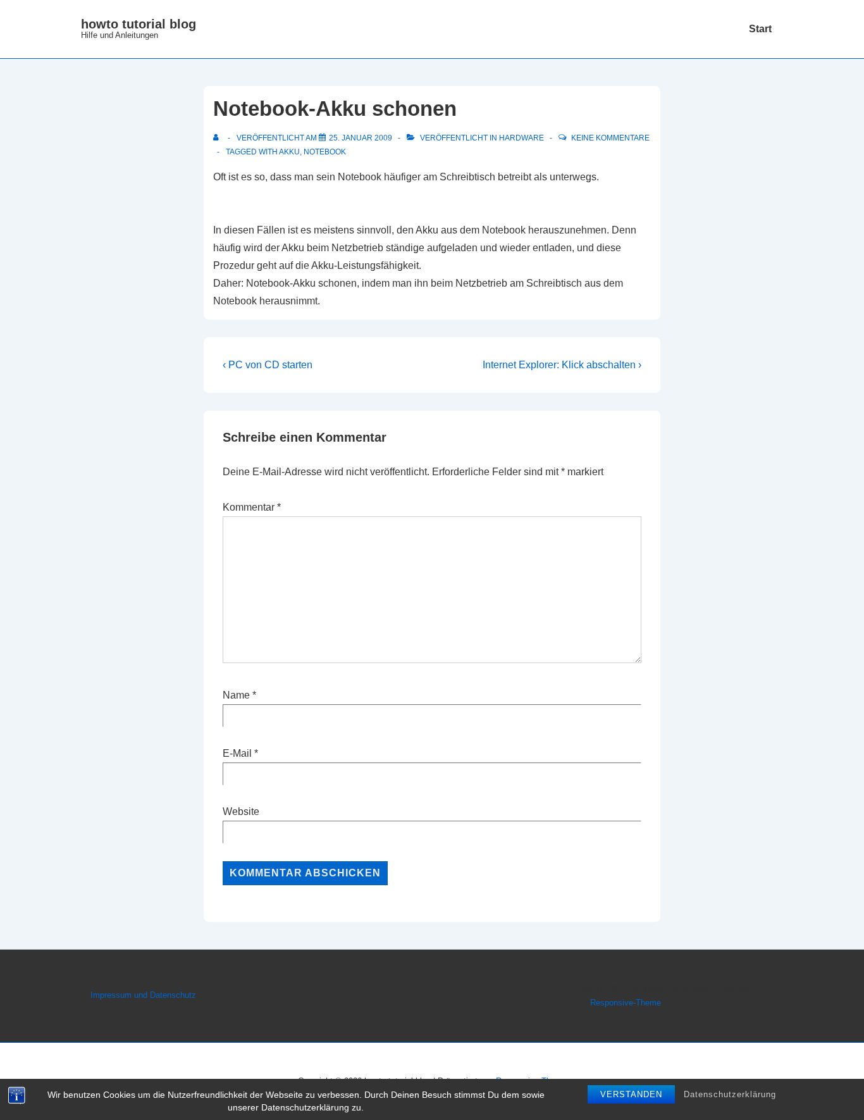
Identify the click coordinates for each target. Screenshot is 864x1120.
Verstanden (631, 1094)
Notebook (325, 151)
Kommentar (252, 507)
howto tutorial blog (138, 24)
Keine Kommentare (610, 138)
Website (241, 811)
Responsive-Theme (625, 1002)
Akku (289, 151)
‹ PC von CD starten (267, 364)
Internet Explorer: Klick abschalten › (562, 364)
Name (236, 695)
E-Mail (237, 753)
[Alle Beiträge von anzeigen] (218, 138)
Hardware (521, 138)
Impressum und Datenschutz (143, 995)
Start (760, 28)
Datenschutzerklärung (730, 1094)
